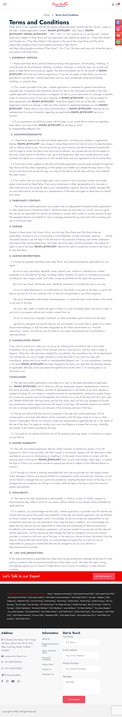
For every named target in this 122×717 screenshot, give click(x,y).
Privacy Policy (47, 664)
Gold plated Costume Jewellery (57, 597)
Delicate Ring (50, 601)
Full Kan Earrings (46, 604)
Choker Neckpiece (23, 608)
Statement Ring (23, 601)
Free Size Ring (36, 601)
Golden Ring (73, 601)
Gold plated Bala (32, 611)
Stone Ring (61, 601)
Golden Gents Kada (81, 611)
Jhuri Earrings (33, 604)
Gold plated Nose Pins (86, 615)
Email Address (70, 650)
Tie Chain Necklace (84, 608)
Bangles (100, 597)
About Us (46, 639)
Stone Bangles (97, 611)
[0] (116, 4)
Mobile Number (71, 663)
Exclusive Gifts (37, 615)
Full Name (68, 636)
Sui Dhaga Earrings (62, 604)
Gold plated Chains (79, 597)
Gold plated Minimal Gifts (83, 593)
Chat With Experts (102, 576)
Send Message (74, 699)
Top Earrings (20, 604)
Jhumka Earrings (98, 601)
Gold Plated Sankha (48, 611)
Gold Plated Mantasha (21, 615)
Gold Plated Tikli (22, 618)
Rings (49, 593)
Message (67, 676)
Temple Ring (84, 601)
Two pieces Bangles (102, 608)
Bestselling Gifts (52, 615)
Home (47, 15)
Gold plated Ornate (67, 615)
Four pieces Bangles (15, 611)
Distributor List (48, 674)
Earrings (92, 597)
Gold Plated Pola (65, 611)
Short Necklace (55, 608)
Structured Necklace (39, 608)
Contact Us (46, 669)
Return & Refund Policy (49, 652)
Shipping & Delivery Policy (50, 645)
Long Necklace (69, 608)
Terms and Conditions (46, 658)
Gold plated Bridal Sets (17, 597)
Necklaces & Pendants (62, 593)
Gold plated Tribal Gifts (105, 593)
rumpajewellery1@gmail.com (26, 128)
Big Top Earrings (94, 604)
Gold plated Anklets (35, 597)
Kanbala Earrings (79, 604)
